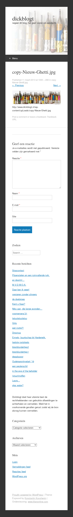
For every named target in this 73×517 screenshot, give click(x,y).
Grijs (14, 323)
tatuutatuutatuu (19, 318)
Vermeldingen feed (21, 466)
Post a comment (19, 116)
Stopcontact (18, 270)
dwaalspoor (17, 356)
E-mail (16, 205)
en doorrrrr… (18, 280)
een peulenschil (20, 366)
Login (14, 461)
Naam (16, 193)
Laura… (16, 380)
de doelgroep (18, 299)
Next (57, 85)
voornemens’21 (19, 313)
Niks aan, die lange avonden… (27, 308)
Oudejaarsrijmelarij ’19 (23, 361)
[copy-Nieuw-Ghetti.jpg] (36, 103)
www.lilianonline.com (38, 501)
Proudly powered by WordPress (27, 494)
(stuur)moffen (18, 375)
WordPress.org (19, 476)
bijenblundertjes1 (20, 351)
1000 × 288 (43, 79)
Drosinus (16, 332)
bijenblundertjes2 (20, 347)
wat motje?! (18, 327)
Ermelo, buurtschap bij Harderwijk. (29, 337)
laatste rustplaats (20, 342)
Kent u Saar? (18, 304)
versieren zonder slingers (24, 294)
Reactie (16, 158)
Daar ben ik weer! (20, 289)
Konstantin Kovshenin (35, 498)
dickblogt (23, 18)
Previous (18, 85)
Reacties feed (19, 471)
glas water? (17, 385)
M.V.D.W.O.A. (19, 284)
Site (14, 216)
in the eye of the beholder (24, 371)
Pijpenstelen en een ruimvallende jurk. (31, 275)
